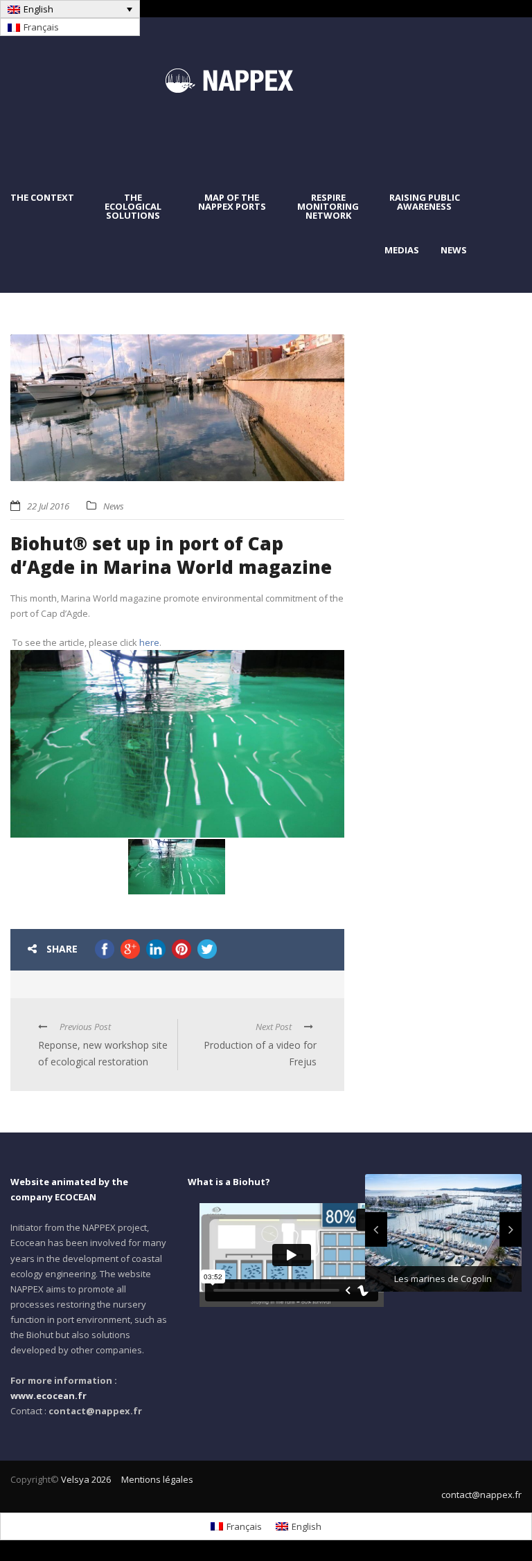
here (149, 642)
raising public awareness (424, 202)
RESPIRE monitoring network (328, 206)
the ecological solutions (133, 206)
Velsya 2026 (86, 1479)
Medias (401, 250)
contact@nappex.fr (481, 1494)
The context (42, 197)
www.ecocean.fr (48, 1395)
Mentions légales (157, 1479)
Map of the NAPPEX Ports (232, 202)
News (454, 250)
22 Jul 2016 (48, 506)
